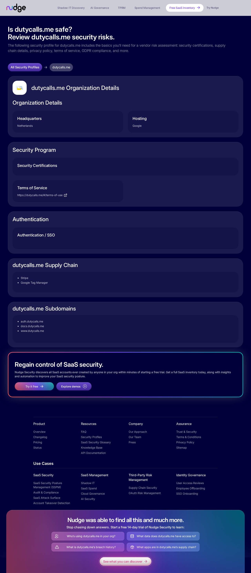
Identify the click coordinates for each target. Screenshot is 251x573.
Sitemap (181, 447)
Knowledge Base (91, 447)
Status (37, 447)
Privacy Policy (185, 442)
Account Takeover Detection (51, 503)
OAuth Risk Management (145, 493)
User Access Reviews (190, 483)
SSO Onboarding (187, 493)
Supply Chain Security (143, 487)
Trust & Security (186, 431)
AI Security (88, 499)
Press (132, 442)
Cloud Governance (93, 493)
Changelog (40, 437)
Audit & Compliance (46, 492)
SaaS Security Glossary (96, 442)
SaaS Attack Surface (46, 497)
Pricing (37, 442)
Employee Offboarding (190, 488)
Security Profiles (91, 437)
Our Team (135, 437)
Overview (39, 431)
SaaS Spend (89, 488)
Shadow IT (88, 483)
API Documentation (93, 452)
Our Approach (138, 431)
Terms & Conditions (188, 437)
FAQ (83, 431)
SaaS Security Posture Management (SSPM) (47, 485)
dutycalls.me (61, 67)
